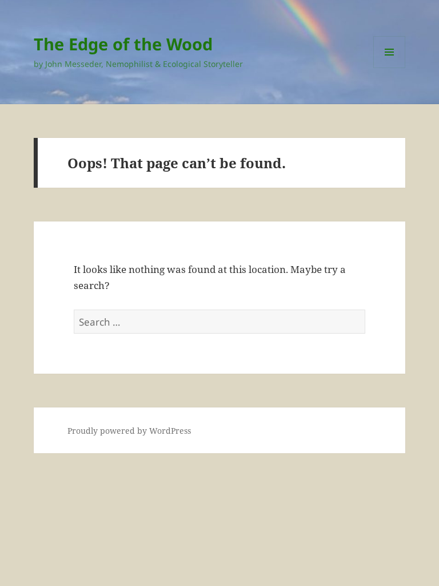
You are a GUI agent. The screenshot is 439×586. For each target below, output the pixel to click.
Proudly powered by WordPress (129, 430)
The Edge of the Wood (123, 44)
